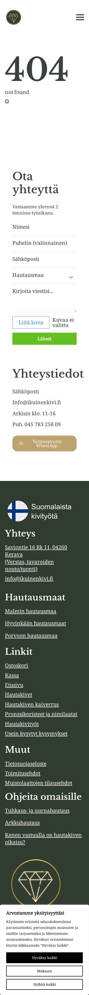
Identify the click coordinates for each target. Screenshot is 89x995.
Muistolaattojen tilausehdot (38, 782)
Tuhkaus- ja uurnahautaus (37, 810)
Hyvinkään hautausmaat (35, 623)
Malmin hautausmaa (30, 611)
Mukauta (44, 971)
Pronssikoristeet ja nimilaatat (41, 713)
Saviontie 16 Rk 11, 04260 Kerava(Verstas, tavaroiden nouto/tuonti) (36, 558)
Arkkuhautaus (22, 822)
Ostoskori (16, 665)
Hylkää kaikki (44, 984)
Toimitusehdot (22, 773)
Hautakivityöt (22, 723)
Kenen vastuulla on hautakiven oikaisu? (43, 838)
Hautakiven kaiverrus (32, 704)
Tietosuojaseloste (25, 763)
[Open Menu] (80, 17)
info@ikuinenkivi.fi (29, 578)
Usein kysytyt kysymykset (36, 733)
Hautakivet (18, 694)
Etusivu (14, 684)
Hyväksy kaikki (44, 957)
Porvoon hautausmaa (31, 635)
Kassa (12, 675)
